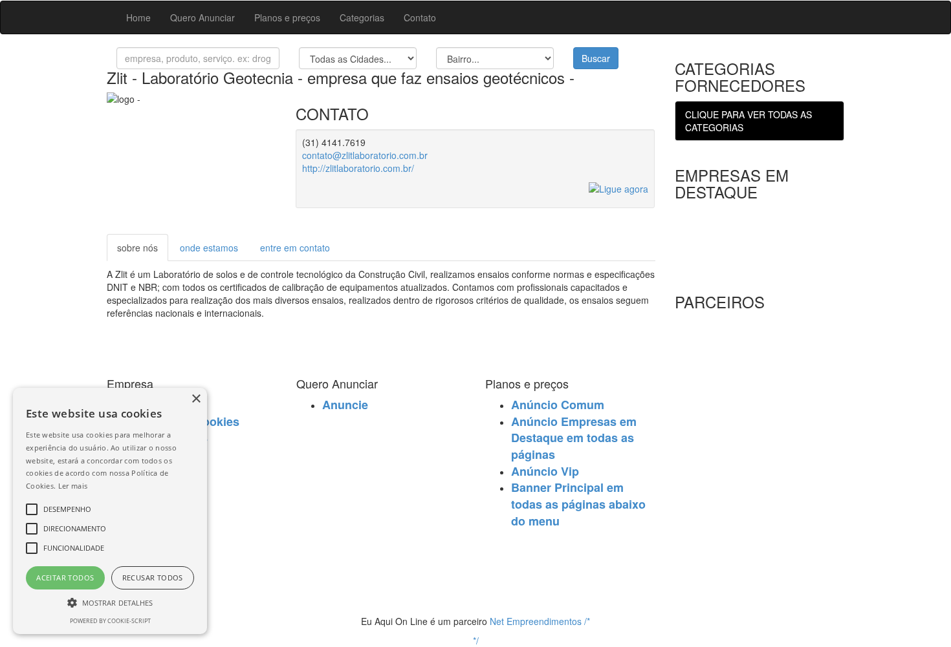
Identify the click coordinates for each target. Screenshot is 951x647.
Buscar (596, 58)
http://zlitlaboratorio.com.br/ (358, 168)
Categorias (362, 17)
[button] (110, 602)
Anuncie (345, 404)
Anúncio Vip (545, 471)
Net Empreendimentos (536, 621)
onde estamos (209, 247)
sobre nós (137, 247)
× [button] (196, 399)
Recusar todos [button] (152, 577)
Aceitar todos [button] (65, 577)
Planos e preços (287, 17)
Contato (420, 17)
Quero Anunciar (202, 17)
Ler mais (72, 486)
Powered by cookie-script (110, 621)
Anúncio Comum (557, 404)
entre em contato (295, 247)
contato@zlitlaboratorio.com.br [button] (365, 155)
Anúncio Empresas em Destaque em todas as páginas (574, 438)
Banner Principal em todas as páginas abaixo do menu (578, 504)
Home (138, 17)
